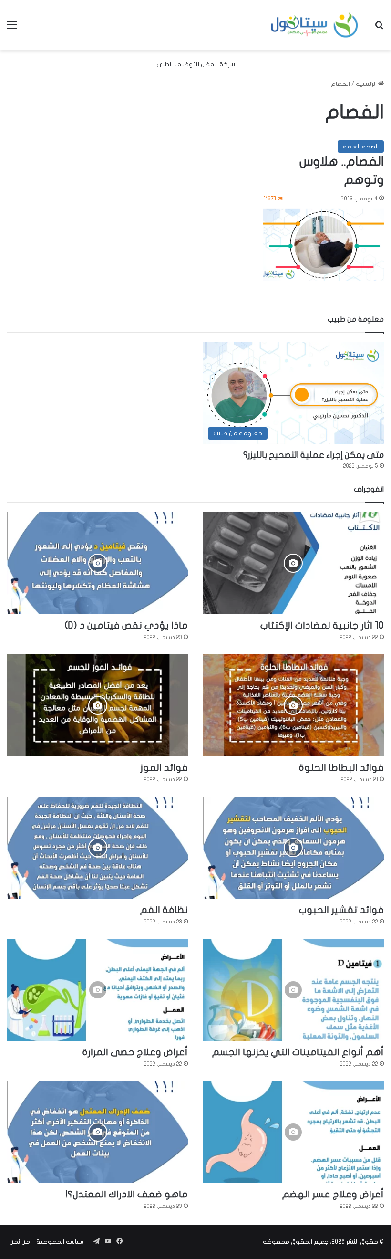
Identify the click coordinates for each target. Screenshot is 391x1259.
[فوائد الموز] (97, 705)
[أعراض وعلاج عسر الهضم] (293, 1132)
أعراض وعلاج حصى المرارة (135, 1052)
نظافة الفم (164, 910)
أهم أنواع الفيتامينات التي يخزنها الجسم (298, 1052)
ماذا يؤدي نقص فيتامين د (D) (126, 625)
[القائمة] (12, 28)
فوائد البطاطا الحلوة (341, 768)
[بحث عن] (379, 28)
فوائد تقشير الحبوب (341, 910)
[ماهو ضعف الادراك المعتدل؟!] (97, 1132)
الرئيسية (367, 84)
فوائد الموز (164, 768)
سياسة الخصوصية (59, 1241)
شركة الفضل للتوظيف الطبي (195, 64)
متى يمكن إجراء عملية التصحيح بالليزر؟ (313, 455)
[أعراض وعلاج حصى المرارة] (97, 990)
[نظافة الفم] (97, 848)
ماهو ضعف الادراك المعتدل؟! (127, 1194)
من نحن (20, 1241)
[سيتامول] (314, 25)
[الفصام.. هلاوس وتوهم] (323, 245)
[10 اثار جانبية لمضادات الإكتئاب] (293, 563)
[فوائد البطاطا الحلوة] (293, 705)
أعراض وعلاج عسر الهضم (333, 1194)
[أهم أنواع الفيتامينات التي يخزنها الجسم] (293, 990)
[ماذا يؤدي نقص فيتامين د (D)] (97, 563)
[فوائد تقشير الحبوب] (293, 848)
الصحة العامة (361, 146)
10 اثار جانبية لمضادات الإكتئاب (322, 625)
